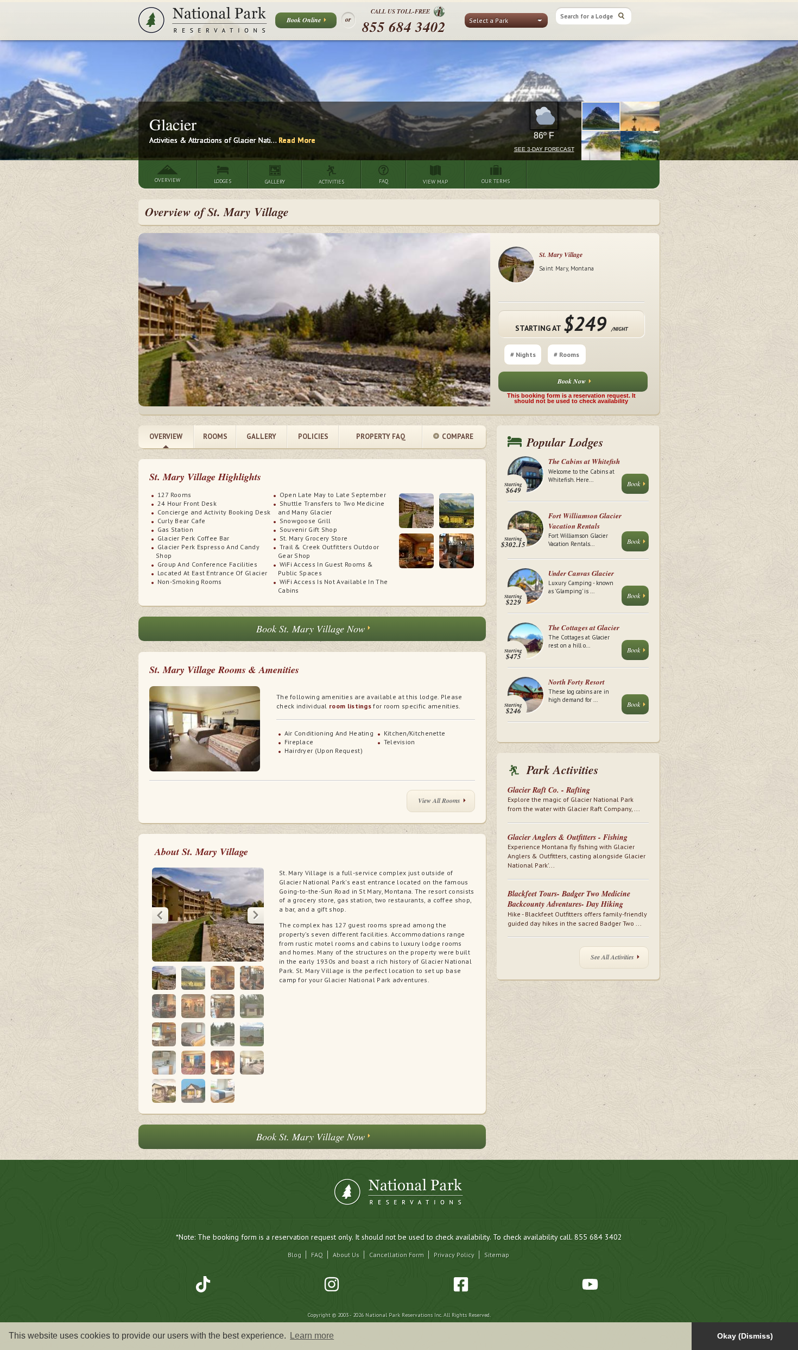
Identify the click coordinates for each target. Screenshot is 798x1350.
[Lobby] (416, 550)
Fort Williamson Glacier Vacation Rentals (585, 520)
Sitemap (496, 1255)
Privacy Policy (454, 1255)
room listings (350, 706)
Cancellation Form (396, 1255)
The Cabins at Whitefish (584, 461)
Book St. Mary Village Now (310, 628)
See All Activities (612, 957)
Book (633, 483)
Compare (457, 436)
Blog (294, 1255)
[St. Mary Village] (416, 510)
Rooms (215, 436)
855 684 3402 (404, 26)
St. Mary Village (560, 254)
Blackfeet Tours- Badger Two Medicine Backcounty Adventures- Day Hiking (569, 899)
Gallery (261, 436)
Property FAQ (381, 436)
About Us (346, 1255)
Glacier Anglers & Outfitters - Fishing (568, 837)
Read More (296, 140)
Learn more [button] (312, 1335)
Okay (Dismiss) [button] (745, 1336)
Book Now (572, 381)
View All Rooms (439, 800)
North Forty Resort (576, 682)
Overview (165, 436)
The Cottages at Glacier (583, 627)
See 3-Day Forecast (544, 149)
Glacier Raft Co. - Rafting (549, 789)
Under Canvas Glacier (581, 573)
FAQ (317, 1255)
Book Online (304, 19)
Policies (313, 436)
